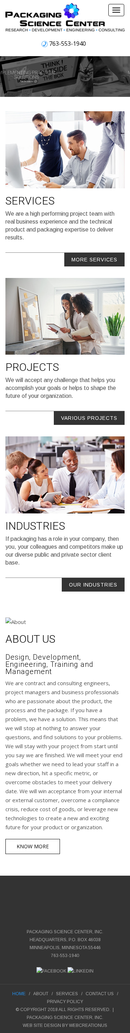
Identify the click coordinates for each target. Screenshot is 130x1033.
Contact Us (100, 993)
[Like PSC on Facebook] (51, 970)
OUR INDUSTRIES (93, 585)
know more (33, 846)
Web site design (42, 1025)
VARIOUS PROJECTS (89, 418)
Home (19, 993)
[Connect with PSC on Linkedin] (81, 970)
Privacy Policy (65, 1001)
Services (67, 993)
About (40, 993)
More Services (94, 259)
